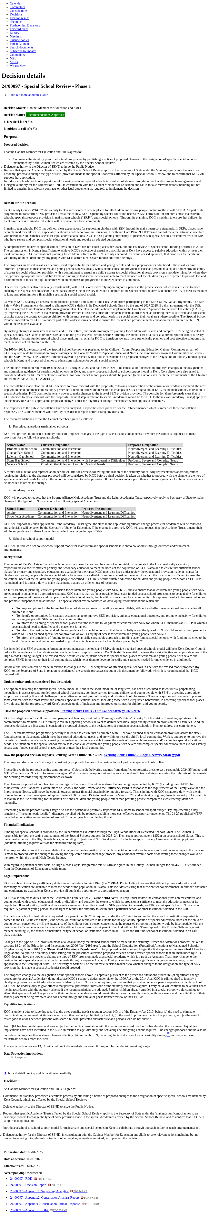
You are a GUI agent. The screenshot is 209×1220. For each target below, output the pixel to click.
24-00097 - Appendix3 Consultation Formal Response (54, 1204)
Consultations (18, 10)
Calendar (15, 3)
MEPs (14, 62)
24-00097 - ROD (30, 1178)
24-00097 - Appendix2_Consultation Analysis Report (54, 1197)
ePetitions (16, 21)
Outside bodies (19, 40)
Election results (19, 18)
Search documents (21, 47)
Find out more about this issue (28, 95)
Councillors (17, 54)
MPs (13, 58)
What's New (18, 65)
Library (14, 32)
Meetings (16, 36)
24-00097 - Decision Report (37, 1185)
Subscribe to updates (23, 51)
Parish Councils (20, 43)
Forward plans (19, 29)
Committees (17, 7)
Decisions (16, 14)
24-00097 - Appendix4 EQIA (38, 1210)
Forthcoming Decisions (25, 25)
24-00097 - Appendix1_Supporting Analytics (48, 1191)
